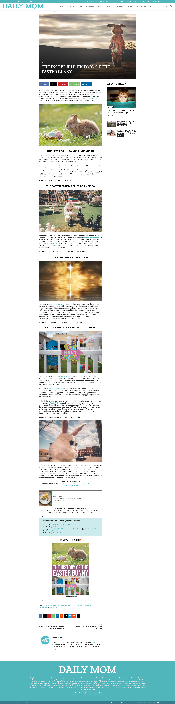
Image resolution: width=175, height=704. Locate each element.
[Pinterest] (22, 1)
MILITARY (87, 1)
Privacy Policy (129, 702)
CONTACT (148, 1)
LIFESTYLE (71, 6)
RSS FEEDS (137, 1)
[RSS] (25, 1)
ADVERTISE (115, 1)
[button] (171, 6)
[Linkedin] (57, 616)
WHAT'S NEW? (116, 83)
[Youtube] (31, 1)
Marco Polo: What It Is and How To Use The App (88, 628)
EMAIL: (41, 517)
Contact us (157, 702)
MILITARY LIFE (141, 6)
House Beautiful (66, 376)
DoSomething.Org (55, 388)
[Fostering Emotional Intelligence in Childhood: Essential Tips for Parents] (121, 97)
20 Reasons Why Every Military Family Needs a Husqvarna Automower (53, 628)
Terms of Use (138, 702)
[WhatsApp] (53, 616)
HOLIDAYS (130, 6)
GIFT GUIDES (94, 1)
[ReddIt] (61, 616)
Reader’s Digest (54, 243)
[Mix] (74, 616)
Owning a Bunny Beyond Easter (60, 180)
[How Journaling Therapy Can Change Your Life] (111, 124)
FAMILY (61, 6)
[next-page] (111, 140)
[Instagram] (19, 1)
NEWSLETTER (130, 1)
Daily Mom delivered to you (63, 525)
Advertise (120, 702)
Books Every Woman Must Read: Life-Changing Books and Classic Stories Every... (126, 131)
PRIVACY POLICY (156, 1)
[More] (94, 84)
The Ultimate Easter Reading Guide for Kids (65, 323)
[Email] (66, 616)
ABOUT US (108, 1)
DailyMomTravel (76, 529)
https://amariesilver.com (57, 640)
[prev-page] (108, 140)
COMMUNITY (119, 6)
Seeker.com (70, 312)
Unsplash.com (50, 600)
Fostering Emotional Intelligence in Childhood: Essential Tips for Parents (121, 112)
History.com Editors (91, 237)
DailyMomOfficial (59, 527)
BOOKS (121, 135)
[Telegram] (70, 616)
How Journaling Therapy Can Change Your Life (125, 122)
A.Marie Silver (47, 76)
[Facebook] (16, 1)
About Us (113, 702)
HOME (100, 6)
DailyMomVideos (58, 531)
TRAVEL (108, 6)
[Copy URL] (78, 616)
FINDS (80, 6)
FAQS (143, 1)
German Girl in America (58, 155)
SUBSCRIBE (122, 1)
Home (40, 12)
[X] (28, 1)
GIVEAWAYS (102, 1)
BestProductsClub (91, 529)
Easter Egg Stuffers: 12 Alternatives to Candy (66, 252)
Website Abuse (148, 702)
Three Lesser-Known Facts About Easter (64, 417)
